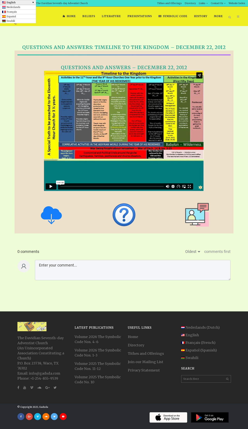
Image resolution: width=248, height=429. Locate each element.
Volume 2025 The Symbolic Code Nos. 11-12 (98, 366)
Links (202, 3)
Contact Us (217, 3)
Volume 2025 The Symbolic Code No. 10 (98, 379)
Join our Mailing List (145, 362)
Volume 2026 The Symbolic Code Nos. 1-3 (98, 352)
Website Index (237, 3)
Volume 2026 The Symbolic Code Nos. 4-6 (98, 339)
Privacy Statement (144, 370)
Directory (190, 3)
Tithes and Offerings (169, 3)
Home (133, 337)
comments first (217, 251)
